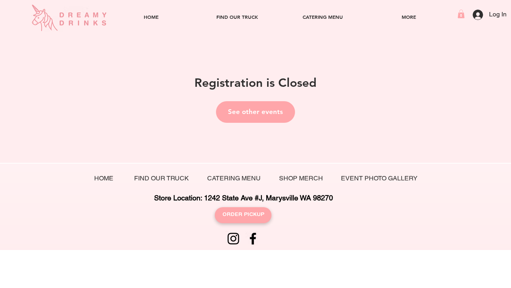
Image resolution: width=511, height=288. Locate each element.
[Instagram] (233, 238)
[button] (461, 14)
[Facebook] (253, 238)
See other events (255, 112)
